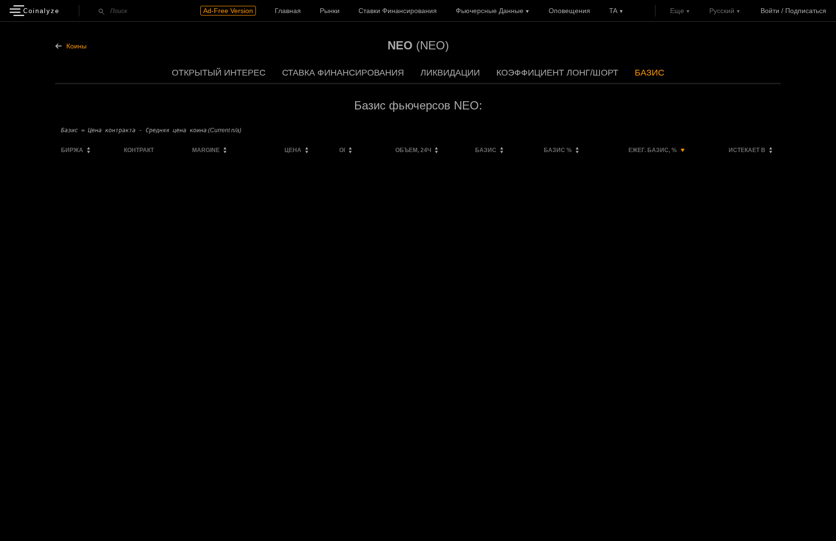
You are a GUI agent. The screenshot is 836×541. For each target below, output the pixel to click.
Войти (770, 11)
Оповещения (569, 11)
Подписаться (805, 11)
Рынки (330, 11)
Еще (677, 11)
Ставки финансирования (397, 11)
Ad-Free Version (228, 11)
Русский (721, 11)
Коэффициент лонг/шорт (557, 72)
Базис (649, 72)
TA (613, 11)
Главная (288, 11)
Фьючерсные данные (489, 11)
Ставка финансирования (343, 72)
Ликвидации (450, 72)
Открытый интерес (219, 72)
